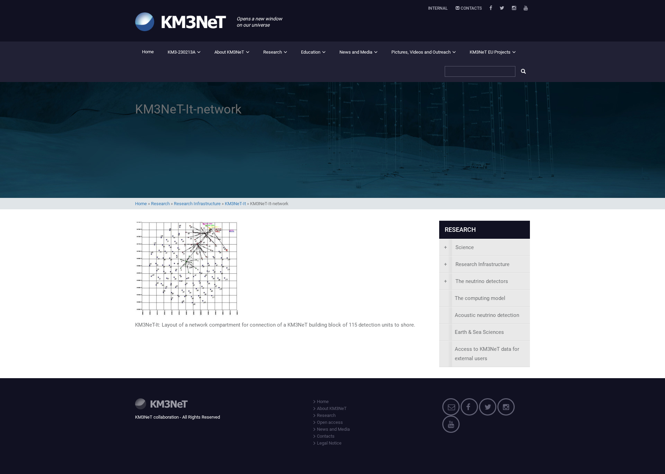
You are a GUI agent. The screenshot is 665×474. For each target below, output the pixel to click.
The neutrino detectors (476, 281)
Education (310, 52)
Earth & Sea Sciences (479, 332)
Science (459, 247)
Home (148, 51)
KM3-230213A (181, 52)
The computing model (480, 298)
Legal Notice (329, 443)
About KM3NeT (229, 52)
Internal (438, 8)
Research (272, 52)
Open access (329, 422)
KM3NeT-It (235, 203)
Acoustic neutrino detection (487, 315)
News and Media (355, 52)
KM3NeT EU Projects (490, 52)
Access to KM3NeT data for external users (487, 354)
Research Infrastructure (197, 203)
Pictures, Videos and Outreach (421, 52)
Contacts (471, 8)
